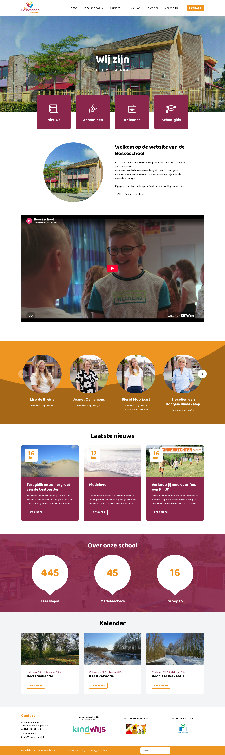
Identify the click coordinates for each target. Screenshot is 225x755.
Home (73, 8)
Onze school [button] (91, 8)
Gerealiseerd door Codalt (49, 750)
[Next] (202, 374)
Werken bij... (172, 8)
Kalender (152, 8)
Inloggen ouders (99, 750)
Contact (195, 8)
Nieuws (135, 8)
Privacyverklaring (76, 750)
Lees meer (36, 512)
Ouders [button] (115, 8)
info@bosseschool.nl (33, 737)
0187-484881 (29, 733)
